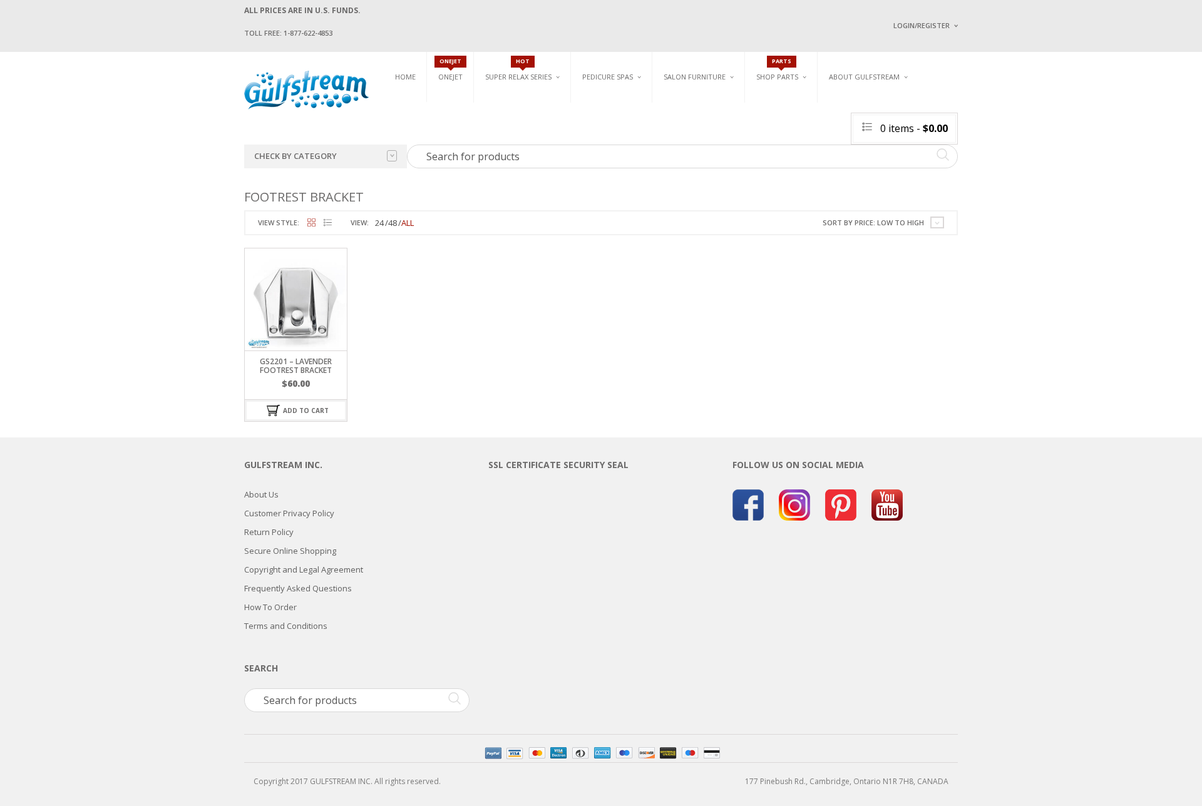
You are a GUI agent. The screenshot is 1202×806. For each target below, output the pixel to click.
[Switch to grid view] (311, 223)
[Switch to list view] (328, 223)
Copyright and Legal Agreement (303, 569)
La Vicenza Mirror (697, 175)
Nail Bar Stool (942, 175)
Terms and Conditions (285, 625)
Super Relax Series (518, 76)
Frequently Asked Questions (298, 588)
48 (392, 222)
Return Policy (269, 532)
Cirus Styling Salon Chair (712, 131)
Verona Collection (827, 104)
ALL (407, 222)
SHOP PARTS (777, 76)
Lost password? (919, 181)
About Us (261, 494)
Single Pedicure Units (626, 104)
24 (379, 222)
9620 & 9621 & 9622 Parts (800, 176)
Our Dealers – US (983, 127)
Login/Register (921, 25)
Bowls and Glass (788, 104)
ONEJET (450, 76)
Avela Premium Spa (617, 138)
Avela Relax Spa (514, 104)
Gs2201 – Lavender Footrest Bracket (296, 365)
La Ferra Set (937, 131)
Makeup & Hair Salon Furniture (706, 108)
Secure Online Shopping (290, 550)
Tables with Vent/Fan (828, 123)
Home (405, 76)
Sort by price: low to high (873, 222)
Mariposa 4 (728, 123)
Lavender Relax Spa (521, 118)
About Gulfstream (864, 76)
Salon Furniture (695, 76)
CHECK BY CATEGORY (295, 155)
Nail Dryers (810, 181)
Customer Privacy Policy (289, 513)
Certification (870, 180)
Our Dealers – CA (983, 145)
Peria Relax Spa (513, 176)
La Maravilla (606, 181)
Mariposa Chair (736, 138)
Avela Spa (600, 123)
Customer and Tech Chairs (954, 108)
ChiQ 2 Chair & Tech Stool (963, 161)
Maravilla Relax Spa (523, 133)
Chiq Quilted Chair (950, 146)
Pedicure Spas (607, 76)
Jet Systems (778, 133)
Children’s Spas (738, 104)
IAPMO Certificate (985, 181)
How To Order (270, 607)
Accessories (779, 118)
